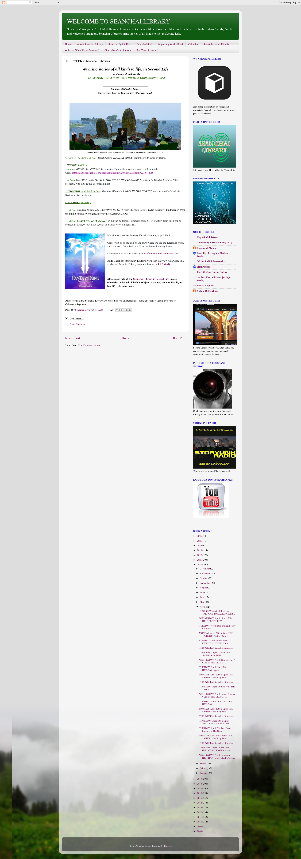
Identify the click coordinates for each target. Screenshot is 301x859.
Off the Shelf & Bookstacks (211, 261)
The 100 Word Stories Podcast (212, 272)
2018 (199, 783)
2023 (199, 550)
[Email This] (117, 310)
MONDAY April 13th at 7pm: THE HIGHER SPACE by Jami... (216, 710)
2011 (199, 816)
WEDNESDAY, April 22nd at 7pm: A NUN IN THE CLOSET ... (217, 661)
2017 (199, 788)
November (205, 573)
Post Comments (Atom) (89, 345)
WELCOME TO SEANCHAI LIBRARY (118, 21)
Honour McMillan (206, 248)
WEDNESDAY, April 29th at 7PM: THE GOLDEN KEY (216, 620)
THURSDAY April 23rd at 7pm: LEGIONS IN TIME (214, 654)
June (202, 597)
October (204, 578)
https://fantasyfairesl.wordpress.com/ (160, 253)
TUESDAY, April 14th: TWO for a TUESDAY (215, 703)
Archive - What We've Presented (81, 50)
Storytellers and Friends (216, 44)
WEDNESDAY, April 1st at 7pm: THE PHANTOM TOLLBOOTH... (217, 756)
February (204, 768)
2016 (199, 793)
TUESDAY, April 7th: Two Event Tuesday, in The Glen (215, 730)
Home (68, 44)
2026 (199, 535)
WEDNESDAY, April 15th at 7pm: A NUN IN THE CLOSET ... (217, 695)
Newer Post (72, 338)
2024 (199, 545)
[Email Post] (110, 309)
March (203, 763)
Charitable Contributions (118, 50)
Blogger (168, 846)
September (205, 582)
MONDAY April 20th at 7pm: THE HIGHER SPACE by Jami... (216, 676)
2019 (199, 778)
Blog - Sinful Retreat (207, 237)
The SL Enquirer (205, 285)
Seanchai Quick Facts (120, 44)
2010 (199, 821)
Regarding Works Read (170, 44)
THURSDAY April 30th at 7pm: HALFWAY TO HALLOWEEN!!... (217, 612)
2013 (199, 807)
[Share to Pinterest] (130, 310)
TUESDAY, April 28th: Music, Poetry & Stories (217, 627)
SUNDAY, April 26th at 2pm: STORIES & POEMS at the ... (214, 642)
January (204, 772)
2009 (199, 826)
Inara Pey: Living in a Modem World (212, 254)
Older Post (178, 338)
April (203, 606)
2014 (199, 802)
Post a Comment (78, 324)
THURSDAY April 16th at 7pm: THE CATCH (217, 688)
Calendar (193, 44)
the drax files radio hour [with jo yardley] (213, 279)
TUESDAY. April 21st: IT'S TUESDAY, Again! (212, 668)
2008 (199, 831)
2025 (199, 540)
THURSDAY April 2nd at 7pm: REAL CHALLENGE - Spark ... (215, 749)
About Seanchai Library (90, 44)
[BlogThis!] (120, 310)
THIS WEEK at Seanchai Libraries (216, 647)
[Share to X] (123, 310)
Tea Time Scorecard (147, 50)
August (203, 587)
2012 (199, 812)
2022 (199, 555)
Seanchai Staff (144, 44)
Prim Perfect (203, 266)
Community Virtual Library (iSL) (214, 242)
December (205, 568)
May (202, 601)
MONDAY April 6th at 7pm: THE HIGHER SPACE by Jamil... (215, 737)
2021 (199, 559)
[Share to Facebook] (127, 310)
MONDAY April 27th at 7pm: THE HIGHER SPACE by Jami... (216, 634)
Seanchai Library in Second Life (151, 279)
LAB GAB (164, 264)
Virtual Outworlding (208, 291)
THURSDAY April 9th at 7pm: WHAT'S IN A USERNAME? (214, 722)
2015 (199, 797)
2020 (199, 564)
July (202, 592)
